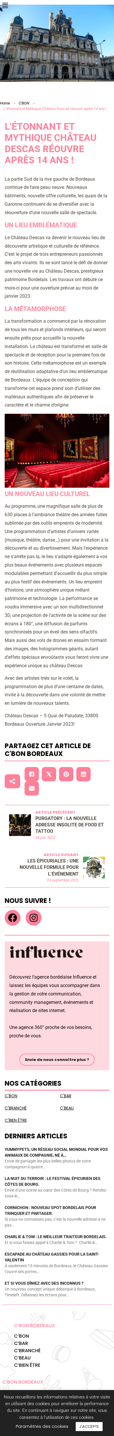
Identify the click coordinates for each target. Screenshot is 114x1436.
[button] (5, 5)
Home (5, 103)
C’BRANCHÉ (27, 1350)
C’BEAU (22, 1358)
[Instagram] (34, 918)
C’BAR (21, 1343)
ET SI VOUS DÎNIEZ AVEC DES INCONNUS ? (44, 1283)
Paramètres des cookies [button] (42, 1426)
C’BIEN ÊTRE (27, 1365)
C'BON (24, 103)
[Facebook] (12, 918)
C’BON (21, 1336)
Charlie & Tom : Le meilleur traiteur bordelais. (56, 1236)
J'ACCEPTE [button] (89, 1426)
